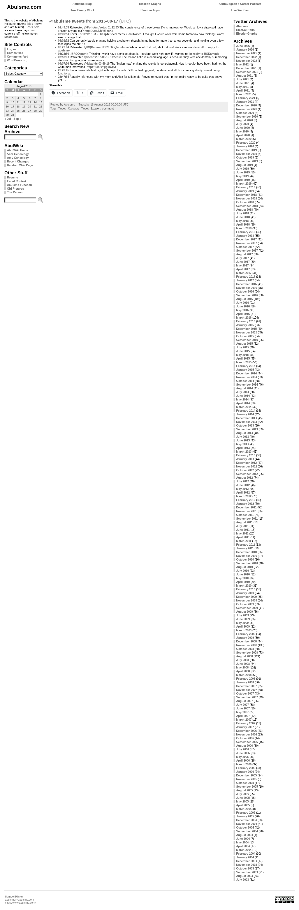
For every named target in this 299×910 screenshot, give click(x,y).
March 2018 (244, 228)
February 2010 (245, 589)
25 (18, 110)
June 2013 (243, 440)
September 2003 (247, 872)
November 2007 (246, 689)
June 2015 (243, 351)
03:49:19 (103, 63)
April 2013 (243, 448)
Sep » (17, 118)
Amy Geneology (18, 157)
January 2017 (245, 280)
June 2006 (243, 753)
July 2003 (242, 879)
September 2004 (247, 831)
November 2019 (246, 153)
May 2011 (242, 533)
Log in (11, 49)
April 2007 (243, 716)
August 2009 (244, 611)
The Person (15, 192)
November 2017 (246, 243)
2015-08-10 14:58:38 (108, 57)
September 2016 (247, 295)
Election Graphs (150, 3)
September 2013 (247, 429)
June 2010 (243, 574)
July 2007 (242, 704)
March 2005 (244, 809)
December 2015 (246, 328)
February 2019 (245, 187)
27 (29, 110)
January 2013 (245, 459)
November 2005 (246, 779)
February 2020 (245, 142)
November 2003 (246, 864)
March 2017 (244, 273)
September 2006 (247, 742)
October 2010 (245, 559)
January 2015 (245, 369)
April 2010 (243, 582)
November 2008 (246, 645)
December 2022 (246, 57)
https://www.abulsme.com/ (20, 902)
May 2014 (242, 399)
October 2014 (245, 381)
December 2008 (246, 641)
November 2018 (246, 198)
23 (7, 110)
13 (29, 102)
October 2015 (245, 336)
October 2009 (245, 604)
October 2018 (245, 202)
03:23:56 (63, 53)
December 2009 (246, 596)
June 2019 (243, 172)
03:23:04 (63, 47)
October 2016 (245, 291)
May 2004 (242, 842)
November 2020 (246, 109)
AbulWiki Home (17, 150)
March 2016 (244, 317)
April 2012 (243, 492)
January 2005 (245, 816)
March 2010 (244, 585)
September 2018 (247, 206)
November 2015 (246, 332)
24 (12, 110)
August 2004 (244, 835)
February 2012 (245, 500)
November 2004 (246, 823)
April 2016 (243, 314)
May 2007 (242, 712)
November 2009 (246, 600)
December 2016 (246, 284)
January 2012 (245, 503)
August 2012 (244, 477)
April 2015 (243, 358)
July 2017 (242, 258)
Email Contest (16, 181)
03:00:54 (63, 34)
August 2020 (244, 120)
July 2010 (242, 570)
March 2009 (244, 630)
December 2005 (246, 775)
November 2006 (246, 734)
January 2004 (245, 857)
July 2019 (242, 168)
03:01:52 (63, 40)
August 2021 (244, 75)
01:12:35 (113, 27)
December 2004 (246, 820)
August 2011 (244, 522)
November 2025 (246, 53)
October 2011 (245, 515)
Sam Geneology (18, 154)
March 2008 (244, 675)
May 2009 (242, 622)
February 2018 (245, 232)
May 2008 (242, 667)
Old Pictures (15, 188)
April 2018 (243, 224)
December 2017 (246, 239)
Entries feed (15, 53)
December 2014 (246, 373)
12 (23, 102)
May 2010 (242, 578)
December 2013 (246, 418)
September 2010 (247, 563)
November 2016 (246, 287)
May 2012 (242, 488)
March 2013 (244, 451)
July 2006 (242, 749)
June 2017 (243, 261)
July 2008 (242, 660)
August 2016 (244, 299)
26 (23, 110)
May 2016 (242, 310)
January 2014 (245, 414)
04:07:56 (63, 63)
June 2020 (243, 127)
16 (7, 106)
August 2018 (244, 209)
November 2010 (246, 555)
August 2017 (244, 254)
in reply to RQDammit (204, 53)
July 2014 (242, 392)
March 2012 (244, 496)
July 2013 (242, 436)
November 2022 (246, 60)
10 (12, 102)
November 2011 (246, 511)
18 (18, 106)
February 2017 (245, 276)
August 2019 (244, 165)
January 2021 (245, 101)
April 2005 (243, 805)
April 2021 (243, 90)
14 (35, 102)
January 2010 (245, 593)
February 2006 (245, 768)
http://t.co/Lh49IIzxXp (98, 30)
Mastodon (11, 37)
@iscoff (89, 57)
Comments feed (17, 56)
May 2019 (242, 176)
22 (40, 106)
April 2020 (243, 135)
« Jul (7, 118)
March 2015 (244, 362)
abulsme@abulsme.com (19, 899)
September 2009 (247, 608)
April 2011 (243, 537)
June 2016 (243, 306)
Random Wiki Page (20, 165)
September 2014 (247, 384)
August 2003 (244, 876)
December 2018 (246, 194)
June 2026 (243, 46)
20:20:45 (63, 70)
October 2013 (245, 425)
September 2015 (247, 340)
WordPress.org (17, 60)
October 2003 (245, 868)
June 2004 (243, 838)
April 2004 (243, 846)
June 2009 (243, 619)
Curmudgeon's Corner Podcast (240, 3)
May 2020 (242, 131)
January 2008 (245, 682)
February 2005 (245, 812)
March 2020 (244, 139)
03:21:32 (107, 47)
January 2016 (245, 325)
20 (29, 106)
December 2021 (246, 68)
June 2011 (243, 529)
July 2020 (242, 124)
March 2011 (243, 541)
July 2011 (242, 526)
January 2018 (245, 235)
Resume (12, 177)
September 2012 (247, 474)
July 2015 (242, 347)
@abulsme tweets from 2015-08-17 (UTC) (90, 21)
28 (35, 110)
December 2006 (246, 730)
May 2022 (242, 64)
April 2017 (243, 269)
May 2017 (242, 265)
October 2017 (245, 247)
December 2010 (246, 552)
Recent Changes (18, 161)
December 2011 (246, 507)
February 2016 (245, 321)
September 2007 (247, 697)
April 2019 (243, 180)
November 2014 (246, 377)
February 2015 (245, 366)
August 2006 (244, 745)
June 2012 (243, 485)
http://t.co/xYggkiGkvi (101, 67)
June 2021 (243, 83)
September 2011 (247, 518)
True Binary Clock (82, 10)
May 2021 (242, 86)
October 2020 (245, 113)
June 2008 (243, 663)
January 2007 (245, 727)
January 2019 (245, 191)
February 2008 (245, 678)
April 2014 (243, 403)
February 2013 (245, 455)
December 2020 (246, 105)
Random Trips (150, 10)
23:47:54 (63, 76)
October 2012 (245, 470)
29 (40, 110)
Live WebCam (240, 10)
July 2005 (242, 794)
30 (7, 115)
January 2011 (245, 548)
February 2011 (245, 544)
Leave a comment (102, 108)
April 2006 (243, 760)
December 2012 (246, 462)
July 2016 (242, 302)
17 (12, 106)
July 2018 (242, 213)
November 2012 (246, 466)
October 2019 (245, 157)
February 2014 (245, 410)
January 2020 (245, 146)
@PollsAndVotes (95, 27)
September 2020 (247, 116)
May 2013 (242, 444)
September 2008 (247, 652)
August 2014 (244, 388)
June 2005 (243, 797)
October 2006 (245, 738)
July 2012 (242, 481)
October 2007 (245, 693)
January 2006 (245, 771)
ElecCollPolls (245, 30)
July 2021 (242, 79)
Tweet (62, 108)
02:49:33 (63, 27)
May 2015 (242, 354)
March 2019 (244, 183)
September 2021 (247, 72)
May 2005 (242, 801)
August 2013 (244, 433)
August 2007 (244, 701)
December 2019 (246, 150)
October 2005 (245, 783)
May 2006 (242, 756)
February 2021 (245, 98)
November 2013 (246, 421)
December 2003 (246, 861)
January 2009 (245, 637)
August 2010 (244, 567)
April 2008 (243, 671)
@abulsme (121, 47)
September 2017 (247, 250)
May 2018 (242, 220)
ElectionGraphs (246, 33)
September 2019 (247, 161)
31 (12, 115)
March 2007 (244, 719)
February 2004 (245, 853)
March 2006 (244, 764)
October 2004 (245, 827)
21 (35, 106)
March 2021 (244, 94)
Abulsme (242, 26)
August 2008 (244, 656)
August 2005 (244, 790)
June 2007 (243, 708)
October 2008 (245, 649)
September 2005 (247, 786)
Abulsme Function (19, 185)
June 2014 (243, 395)
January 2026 (245, 49)
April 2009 (243, 626)
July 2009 (242, 615)
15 (40, 102)
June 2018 (243, 217)
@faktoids (91, 63)
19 (23, 106)
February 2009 (245, 634)
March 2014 (244, 407)
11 (18, 102)
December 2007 (246, 686)
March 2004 (244, 850)
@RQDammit (93, 47)
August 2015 (244, 343)
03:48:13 (63, 57)
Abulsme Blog (82, 3)
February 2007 (245, 723)
